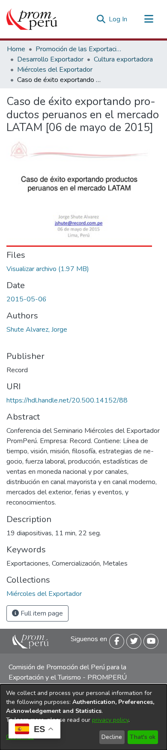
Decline (111, 737)
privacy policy (110, 720)
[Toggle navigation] (149, 19)
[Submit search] (100, 19)
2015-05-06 (26, 299)
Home (16, 49)
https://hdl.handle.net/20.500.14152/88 (67, 400)
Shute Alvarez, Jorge (36, 329)
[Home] (31, 19)
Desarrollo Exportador (50, 59)
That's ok (142, 737)
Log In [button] (118, 19)
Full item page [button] (41, 613)
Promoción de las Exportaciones (78, 49)
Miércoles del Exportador (54, 69)
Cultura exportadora (123, 59)
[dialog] (83, 717)
